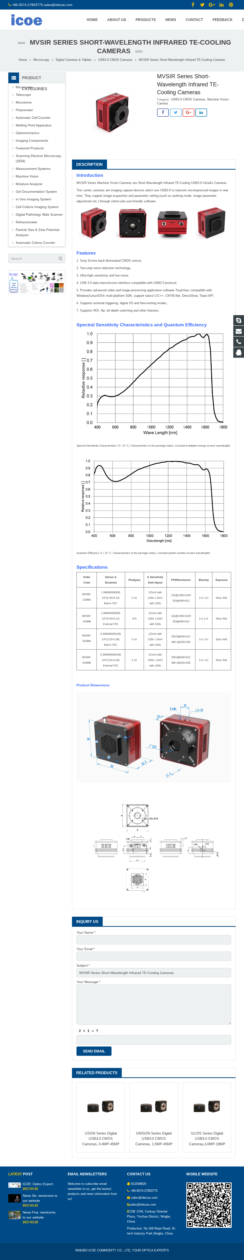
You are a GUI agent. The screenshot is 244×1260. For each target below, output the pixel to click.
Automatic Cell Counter (33, 118)
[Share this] (163, 113)
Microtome (24, 102)
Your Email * (85, 949)
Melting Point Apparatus (33, 125)
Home (23, 60)
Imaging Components (32, 140)
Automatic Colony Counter (35, 243)
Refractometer (26, 222)
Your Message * (88, 982)
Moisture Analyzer (29, 184)
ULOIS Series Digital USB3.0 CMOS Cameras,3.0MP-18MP (207, 1138)
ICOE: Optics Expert (38, 1184)
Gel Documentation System (36, 191)
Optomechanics (27, 133)
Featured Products (30, 148)
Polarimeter (24, 110)
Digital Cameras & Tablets (74, 60)
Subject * (83, 965)
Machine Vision (27, 176)
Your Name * (86, 932)
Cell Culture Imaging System (37, 207)
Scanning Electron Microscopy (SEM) (38, 158)
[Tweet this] (176, 113)
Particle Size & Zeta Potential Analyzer (37, 232)
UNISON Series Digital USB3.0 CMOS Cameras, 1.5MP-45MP (154, 1138)
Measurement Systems (33, 169)
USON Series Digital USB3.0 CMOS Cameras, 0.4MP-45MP (100, 1138)
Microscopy (41, 60)
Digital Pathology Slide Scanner (39, 214)
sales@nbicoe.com (58, 5)
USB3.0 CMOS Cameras (115, 60)
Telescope (23, 95)
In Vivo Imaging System (33, 199)
